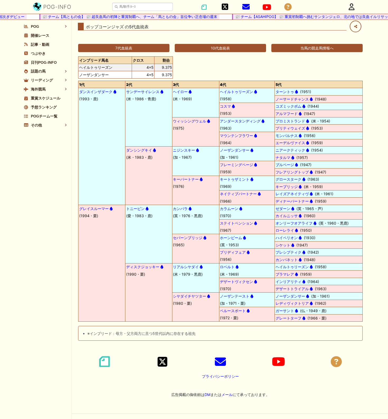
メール (227, 394)
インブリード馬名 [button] (94, 60)
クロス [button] (138, 60)
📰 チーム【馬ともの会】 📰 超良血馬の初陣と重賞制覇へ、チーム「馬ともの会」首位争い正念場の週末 (126, 16)
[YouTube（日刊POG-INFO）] (267, 7)
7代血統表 (123, 48)
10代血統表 (220, 48)
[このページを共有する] (355, 26)
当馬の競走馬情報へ (317, 48)
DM (207, 394)
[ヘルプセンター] (288, 7)
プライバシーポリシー (220, 376)
